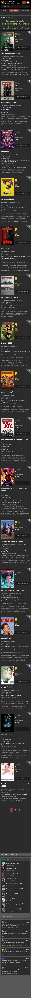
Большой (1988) (7, 638)
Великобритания (13, 597)
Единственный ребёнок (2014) (12, 591)
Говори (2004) (6, 687)
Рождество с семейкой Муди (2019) (14, 440)
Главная (4, 10)
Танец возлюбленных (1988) (12, 541)
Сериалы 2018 (8, 62)
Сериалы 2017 (8, 160)
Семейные (4, 502)
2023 (10, 497)
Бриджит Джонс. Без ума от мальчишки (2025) (16, 955)
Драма (8, 63)
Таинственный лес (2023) (10, 927)
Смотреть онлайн (22, 47)
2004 (10, 692)
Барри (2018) (6, 248)
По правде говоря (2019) (10, 297)
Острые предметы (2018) (10, 53)
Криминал (13, 63)
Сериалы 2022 (9, 207)
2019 (10, 302)
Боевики (22, 501)
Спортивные (13, 161)
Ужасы (19, 743)
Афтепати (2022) (7, 199)
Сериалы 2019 (8, 305)
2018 (10, 58)
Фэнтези (10, 502)
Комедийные (4, 112)
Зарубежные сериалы (19, 62)
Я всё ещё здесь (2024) (10, 973)
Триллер (3, 63)
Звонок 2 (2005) (7, 735)
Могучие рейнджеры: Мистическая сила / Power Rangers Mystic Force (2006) (16, 945)
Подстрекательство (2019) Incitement (14, 964)
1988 (10, 546)
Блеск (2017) (6, 152)
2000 (10, 791)
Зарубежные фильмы (10, 550)
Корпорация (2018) (8, 102)
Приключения (8, 501)
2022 (10, 204)
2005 (10, 348)
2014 (10, 595)
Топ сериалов (25, 10)
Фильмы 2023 (16, 502)
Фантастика (16, 501)
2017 (10, 156)
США (7, 60)
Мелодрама (25, 550)
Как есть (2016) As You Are (11, 936)
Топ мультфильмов (16, 14)
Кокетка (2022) (7, 392)
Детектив (19, 63)
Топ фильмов (14, 10)
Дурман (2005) (7, 343)
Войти (24, 2)
